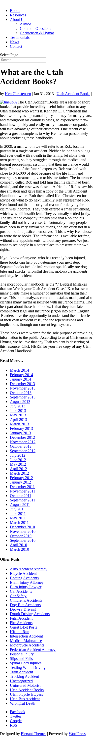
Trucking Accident (24, 676)
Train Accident (21, 672)
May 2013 (18, 415)
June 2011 (18, 513)
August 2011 (20, 504)
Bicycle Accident (23, 573)
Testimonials (20, 37)
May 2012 (18, 464)
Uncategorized (21, 681)
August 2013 (20, 401)
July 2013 (17, 406)
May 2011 (18, 518)
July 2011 (17, 509)
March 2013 (19, 424)
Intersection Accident (26, 636)
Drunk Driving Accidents (30, 614)
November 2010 (22, 531)
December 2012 (22, 437)
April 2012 (18, 469)
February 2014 (21, 375)
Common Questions (35, 28)
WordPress (77, 734)
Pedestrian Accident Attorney (33, 649)
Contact (16, 46)
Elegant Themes (33, 734)
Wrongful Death (22, 703)
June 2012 (18, 460)
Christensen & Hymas (37, 33)
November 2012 (22, 442)
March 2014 (19, 370)
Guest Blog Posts (23, 627)
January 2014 (20, 379)
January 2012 (20, 482)
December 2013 (22, 384)
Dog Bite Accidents (25, 605)
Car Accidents (21, 591)
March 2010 (19, 549)
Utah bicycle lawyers (26, 694)
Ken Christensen (18, 94)
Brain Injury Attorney (27, 582)
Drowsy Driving (23, 609)
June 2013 (18, 410)
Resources (18, 15)
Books (15, 10)
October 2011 (20, 495)
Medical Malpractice (26, 641)
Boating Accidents (24, 578)
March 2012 (19, 473)
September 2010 (22, 540)
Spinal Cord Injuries (25, 663)
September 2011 (22, 500)
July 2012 (17, 455)
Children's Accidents (26, 600)
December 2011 (22, 487)
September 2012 (22, 451)
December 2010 (22, 527)
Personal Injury (22, 654)
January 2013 (20, 433)
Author (25, 24)
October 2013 (20, 393)
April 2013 (18, 419)
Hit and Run (19, 632)
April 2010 (18, 545)
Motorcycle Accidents (27, 645)
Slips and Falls (21, 658)
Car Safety (18, 596)
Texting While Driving (27, 667)
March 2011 (19, 522)
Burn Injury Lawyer (25, 587)
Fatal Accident (21, 618)
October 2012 (20, 446)
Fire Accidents (21, 623)
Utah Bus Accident (25, 699)
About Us (17, 19)
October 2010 (20, 536)
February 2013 (21, 428)
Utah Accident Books (73, 94)
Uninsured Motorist (25, 685)
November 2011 (22, 491)
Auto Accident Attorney (28, 569)
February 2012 (21, 478)
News (14, 42)
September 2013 (22, 397)
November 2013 (22, 388)
